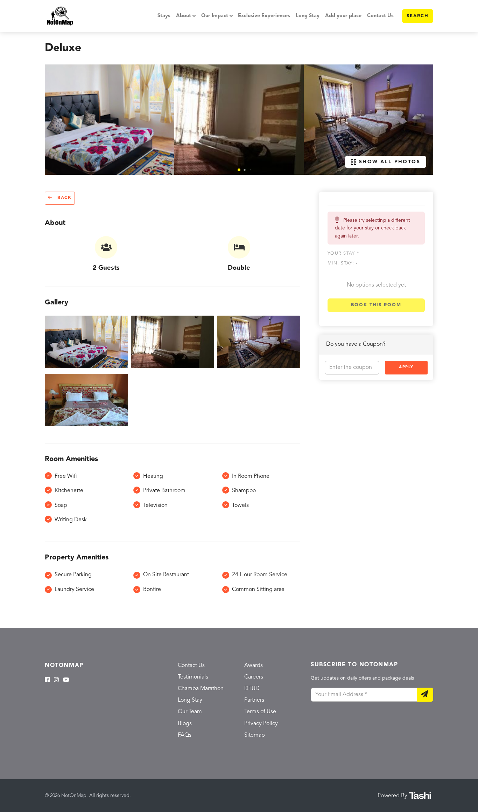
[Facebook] (47, 680)
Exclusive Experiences (264, 16)
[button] (239, 169)
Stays (163, 16)
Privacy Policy (261, 724)
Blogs (185, 724)
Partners (254, 700)
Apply (406, 367)
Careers (253, 677)
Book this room (376, 305)
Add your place (343, 16)
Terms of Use (260, 712)
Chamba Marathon (201, 688)
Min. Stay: (343, 263)
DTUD (252, 688)
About (183, 16)
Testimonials (193, 677)
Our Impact (214, 16)
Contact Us (380, 16)
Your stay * (343, 253)
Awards (253, 665)
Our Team (190, 712)
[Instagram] (56, 680)
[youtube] (66, 680)
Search (418, 16)
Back (63, 198)
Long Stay (307, 16)
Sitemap (254, 735)
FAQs (184, 735)
